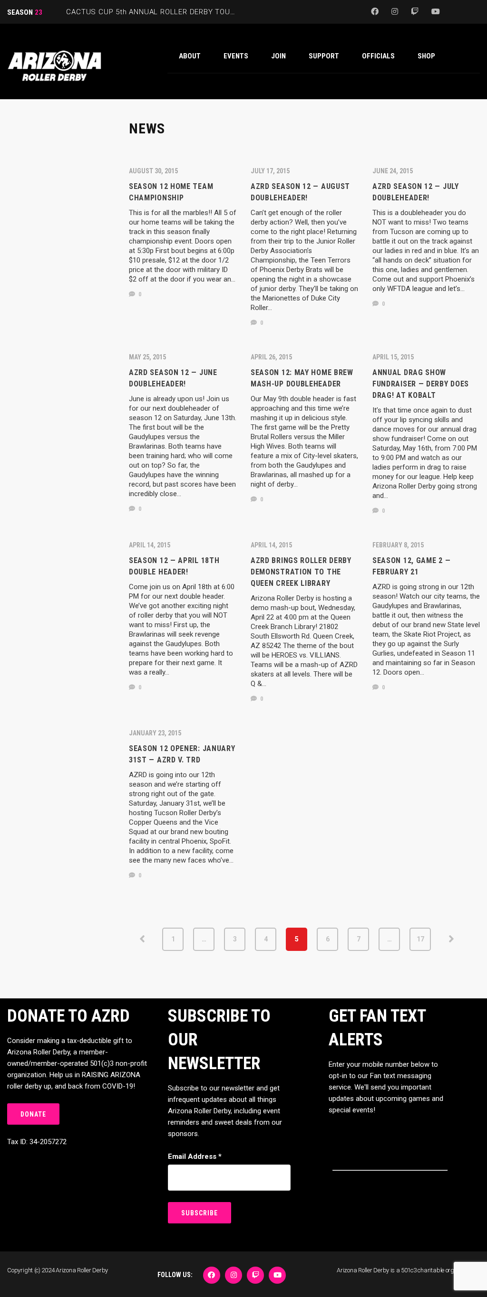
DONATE (33, 1114)
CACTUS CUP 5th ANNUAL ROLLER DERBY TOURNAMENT (165, 12)
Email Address (195, 1156)
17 (420, 939)
